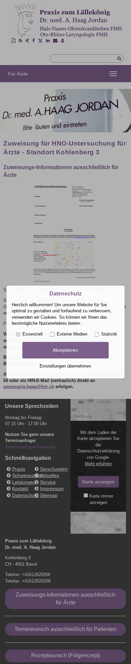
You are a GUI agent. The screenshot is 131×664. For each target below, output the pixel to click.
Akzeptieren (65, 350)
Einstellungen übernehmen (65, 366)
